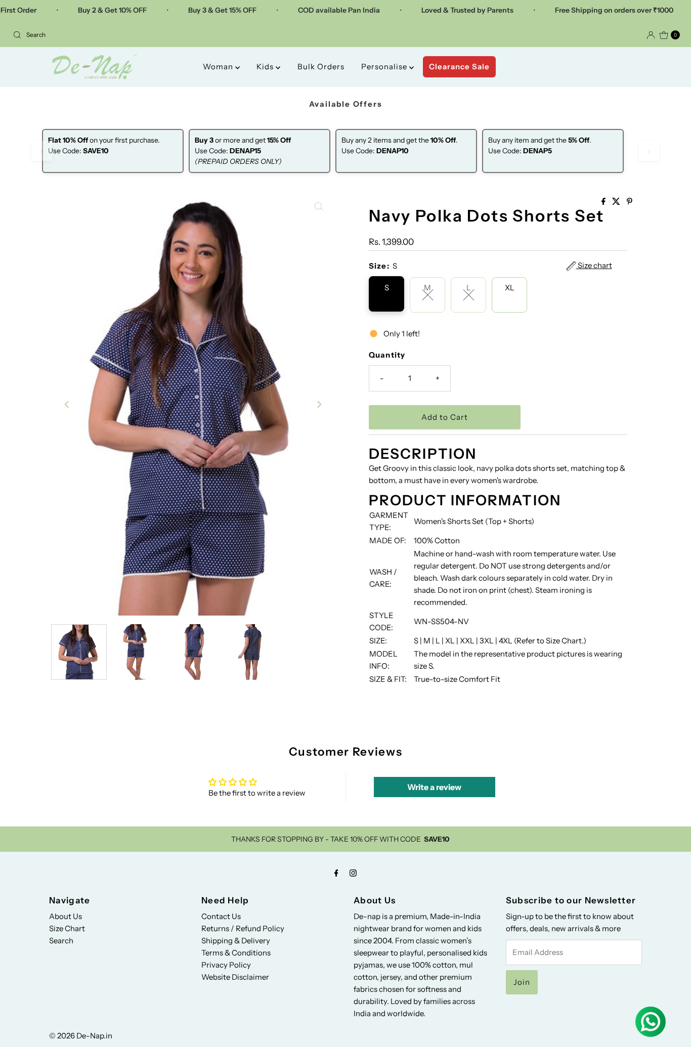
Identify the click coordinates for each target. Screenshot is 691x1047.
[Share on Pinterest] (629, 202)
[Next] (319, 405)
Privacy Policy (226, 965)
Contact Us (221, 916)
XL (509, 287)
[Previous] (67, 405)
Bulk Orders (320, 66)
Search (61, 940)
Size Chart (67, 928)
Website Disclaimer (235, 977)
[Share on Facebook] (604, 202)
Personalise (385, 66)
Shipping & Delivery (235, 940)
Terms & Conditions (236, 952)
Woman (219, 66)
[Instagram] (353, 873)
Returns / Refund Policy (242, 928)
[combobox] (175, 35)
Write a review (434, 787)
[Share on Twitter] (617, 202)
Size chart (594, 265)
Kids (266, 66)
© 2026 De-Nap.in (80, 1035)
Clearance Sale (459, 66)
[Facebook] (336, 873)
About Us (65, 916)
